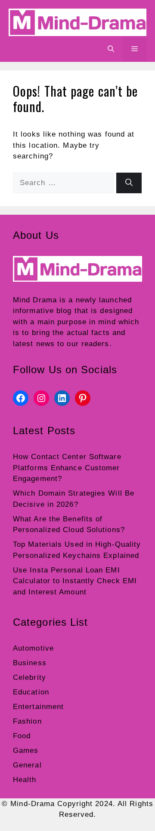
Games (26, 750)
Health (25, 780)
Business (29, 663)
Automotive (33, 648)
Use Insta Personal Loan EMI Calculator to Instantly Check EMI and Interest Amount (75, 581)
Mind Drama (35, 300)
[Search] (129, 183)
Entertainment (38, 707)
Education (31, 692)
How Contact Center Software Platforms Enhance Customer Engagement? (67, 468)
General (27, 765)
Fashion (27, 721)
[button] (111, 49)
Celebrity (29, 677)
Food (22, 736)
